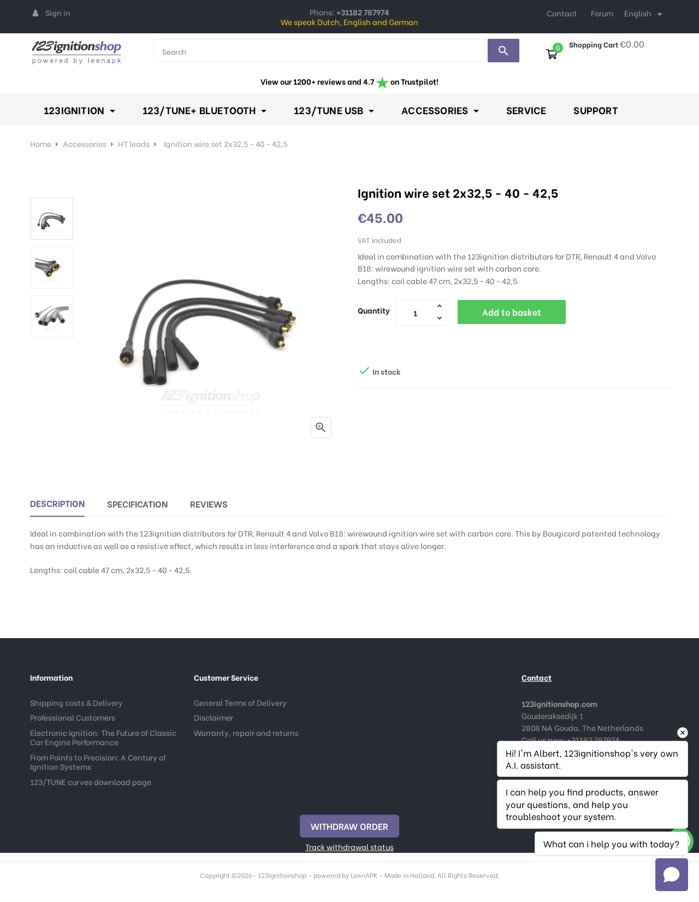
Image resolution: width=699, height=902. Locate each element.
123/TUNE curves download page (90, 781)
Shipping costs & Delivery (76, 702)
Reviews (209, 503)
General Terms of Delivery (240, 702)
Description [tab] (57, 503)
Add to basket (511, 311)
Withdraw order (349, 826)
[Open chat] (671, 874)
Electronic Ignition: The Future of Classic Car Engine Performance (103, 737)
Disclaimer (213, 717)
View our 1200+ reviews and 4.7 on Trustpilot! (349, 81)
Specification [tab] (137, 503)
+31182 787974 (593, 739)
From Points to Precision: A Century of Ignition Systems (98, 762)
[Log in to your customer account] (35, 12)
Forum (602, 13)
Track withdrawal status (349, 846)
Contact (562, 13)
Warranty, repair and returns (246, 732)
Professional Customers (72, 717)
